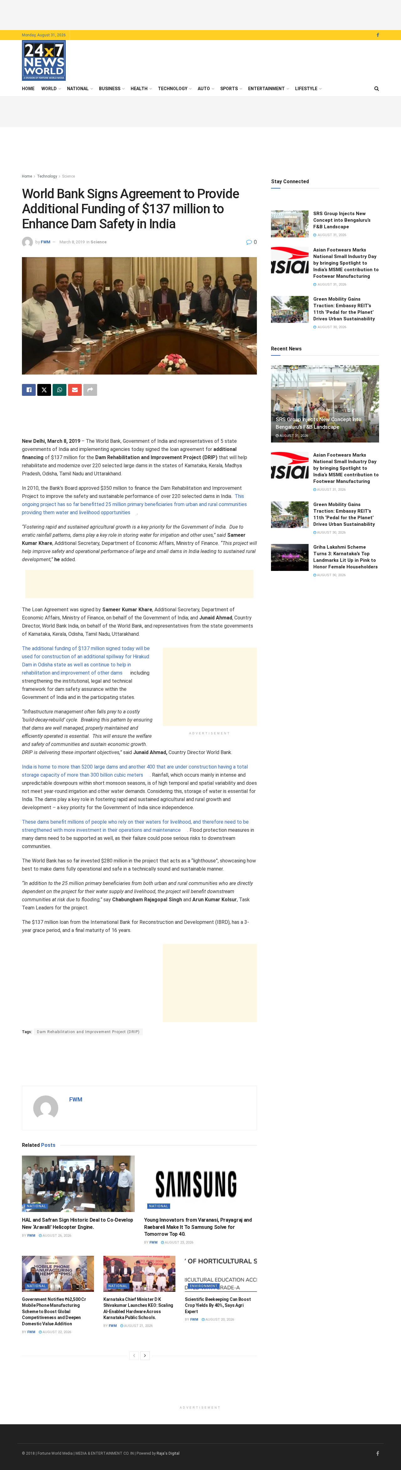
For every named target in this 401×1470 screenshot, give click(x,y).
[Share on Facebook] (29, 390)
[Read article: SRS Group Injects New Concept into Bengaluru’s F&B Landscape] (290, 223)
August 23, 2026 (178, 1242)
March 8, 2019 (72, 242)
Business (109, 88)
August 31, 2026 (293, 436)
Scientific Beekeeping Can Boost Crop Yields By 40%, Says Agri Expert (218, 1305)
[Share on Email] (75, 390)
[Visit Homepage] (44, 60)
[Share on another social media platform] (90, 390)
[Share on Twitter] (44, 390)
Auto (204, 88)
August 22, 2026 (56, 1332)
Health (139, 88)
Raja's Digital (168, 1453)
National (78, 88)
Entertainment (266, 88)
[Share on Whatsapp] (59, 390)
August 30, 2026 (331, 533)
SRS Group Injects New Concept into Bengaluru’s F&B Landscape (342, 220)
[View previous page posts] (134, 1355)
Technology (172, 88)
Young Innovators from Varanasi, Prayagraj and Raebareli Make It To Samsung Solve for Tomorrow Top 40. (198, 1227)
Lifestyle (306, 88)
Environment (204, 1286)
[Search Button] (376, 88)
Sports (229, 88)
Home (28, 88)
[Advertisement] (200, 14)
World (49, 88)
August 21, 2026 (138, 1326)
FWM (45, 242)
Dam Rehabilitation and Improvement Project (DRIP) (88, 1032)
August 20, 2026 (219, 1319)
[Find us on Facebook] (378, 35)
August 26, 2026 (56, 1236)
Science (68, 176)
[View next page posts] (145, 1355)
